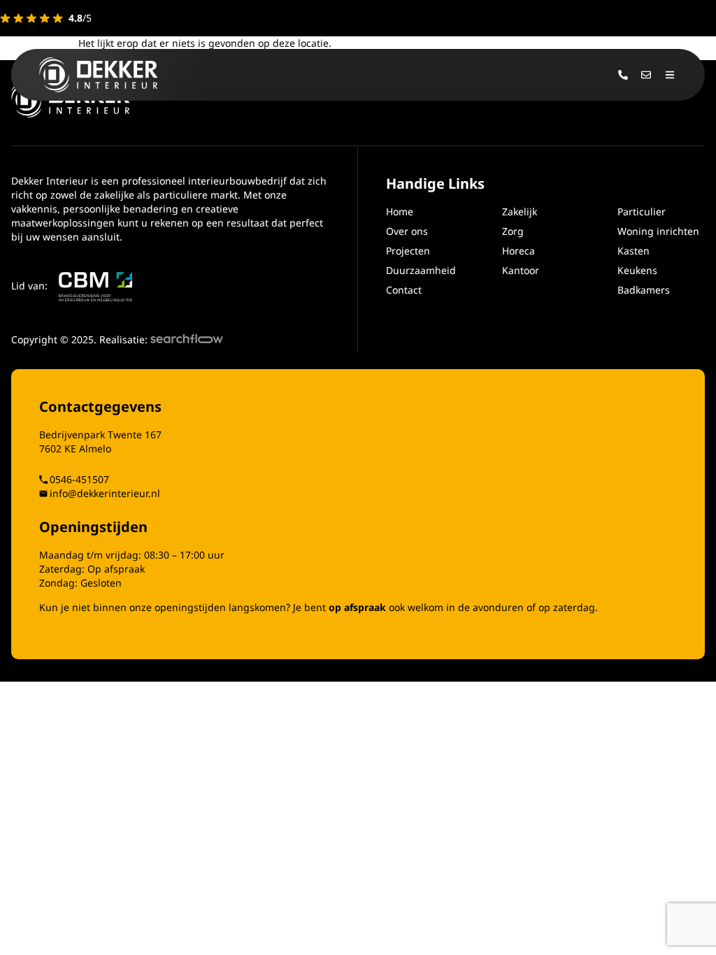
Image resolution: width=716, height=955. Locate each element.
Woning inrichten (658, 231)
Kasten (633, 250)
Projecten (408, 250)
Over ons (407, 231)
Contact (404, 289)
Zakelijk (519, 211)
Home (399, 211)
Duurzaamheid (421, 270)
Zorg (513, 231)
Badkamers (643, 289)
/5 (80, 17)
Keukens (637, 270)
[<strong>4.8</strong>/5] (31, 18)
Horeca (518, 250)
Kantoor (520, 270)
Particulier (641, 211)
